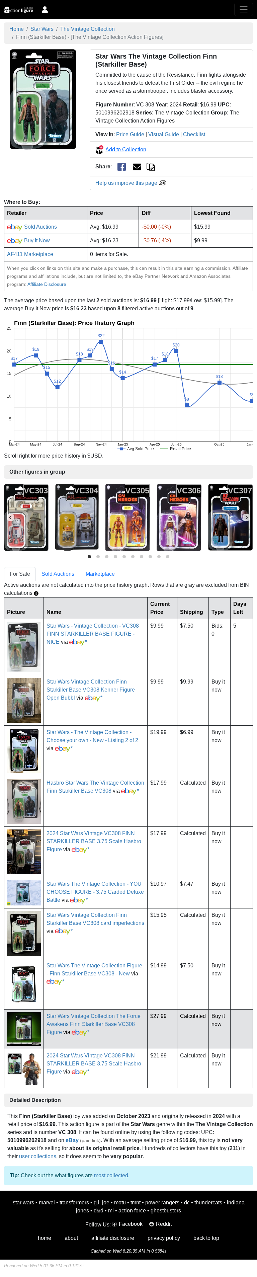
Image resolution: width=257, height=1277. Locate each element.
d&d (98, 1210)
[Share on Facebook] (121, 166)
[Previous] (10, 517)
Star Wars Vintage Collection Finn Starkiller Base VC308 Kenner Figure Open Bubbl (91, 690)
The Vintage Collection (87, 29)
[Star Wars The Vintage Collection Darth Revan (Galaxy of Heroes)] (179, 517)
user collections (37, 1156)
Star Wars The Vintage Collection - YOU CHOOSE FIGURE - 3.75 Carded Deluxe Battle (95, 892)
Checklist (194, 134)
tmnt (136, 1202)
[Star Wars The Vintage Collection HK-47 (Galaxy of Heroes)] (127, 517)
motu (120, 1202)
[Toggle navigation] (243, 9)
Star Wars (42, 29)
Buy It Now (36, 240)
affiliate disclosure (112, 1238)
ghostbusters (166, 1210)
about (71, 1238)
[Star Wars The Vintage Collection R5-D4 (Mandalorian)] (26, 517)
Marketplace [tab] (100, 574)
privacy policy (164, 1238)
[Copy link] (151, 166)
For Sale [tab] (20, 574)
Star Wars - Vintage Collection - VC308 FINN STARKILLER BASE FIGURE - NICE (93, 634)
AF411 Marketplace (30, 254)
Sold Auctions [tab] (57, 574)
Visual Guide (163, 134)
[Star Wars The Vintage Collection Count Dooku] (230, 517)
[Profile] (44, 9)
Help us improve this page (127, 183)
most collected (111, 1175)
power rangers (162, 1202)
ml (111, 1210)
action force (132, 1210)
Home (16, 29)
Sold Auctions (40, 227)
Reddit (164, 1224)
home (44, 1238)
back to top (206, 1238)
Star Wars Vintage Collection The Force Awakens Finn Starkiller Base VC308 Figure (94, 1024)
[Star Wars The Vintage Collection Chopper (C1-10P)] (77, 517)
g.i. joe (101, 1202)
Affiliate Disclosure (46, 284)
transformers (74, 1202)
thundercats (208, 1202)
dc (187, 1202)
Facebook (131, 1224)
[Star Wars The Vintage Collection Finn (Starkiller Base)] (43, 99)
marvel (47, 1202)
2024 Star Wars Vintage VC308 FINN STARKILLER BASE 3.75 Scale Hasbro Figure (94, 841)
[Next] (246, 517)
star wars (23, 1202)
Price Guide (130, 134)
